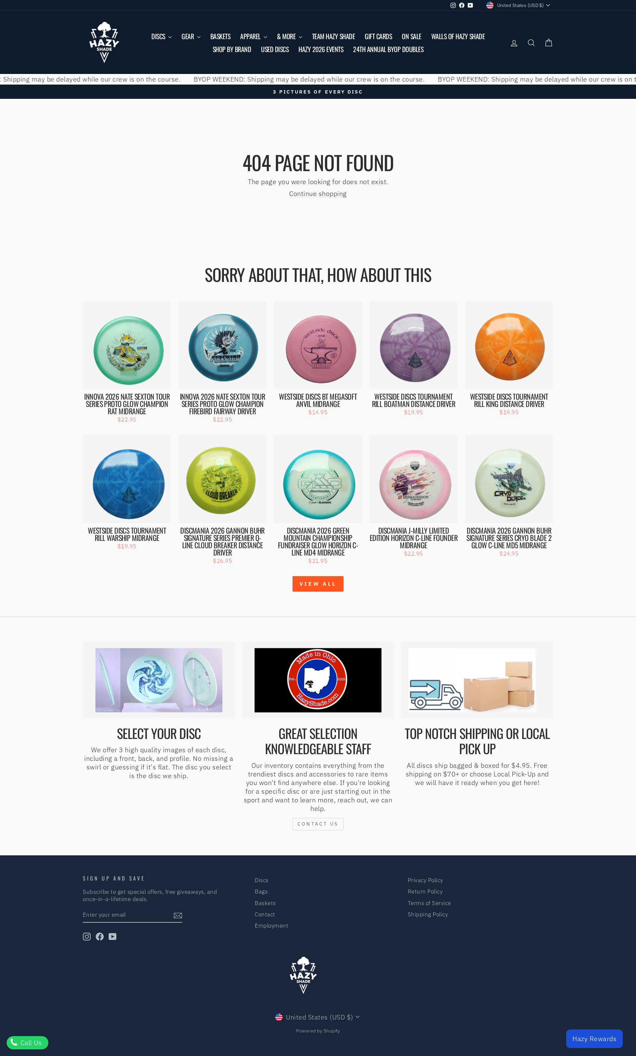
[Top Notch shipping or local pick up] (477, 680)
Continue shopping (318, 193)
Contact (265, 914)
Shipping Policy (428, 914)
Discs (159, 36)
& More (287, 36)
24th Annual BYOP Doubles (388, 49)
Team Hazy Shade (333, 36)
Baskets (220, 36)
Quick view (127, 381)
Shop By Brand (232, 49)
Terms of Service (429, 903)
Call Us (30, 1042)
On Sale (411, 36)
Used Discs (275, 49)
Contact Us (318, 824)
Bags (261, 891)
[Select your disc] (159, 680)
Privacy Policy (425, 880)
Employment (271, 925)
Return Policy (425, 891)
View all (317, 583)
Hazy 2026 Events (320, 49)
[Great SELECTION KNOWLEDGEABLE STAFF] (318, 680)
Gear (188, 36)
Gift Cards (378, 36)
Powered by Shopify (318, 1031)
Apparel (251, 36)
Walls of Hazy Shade (458, 36)
